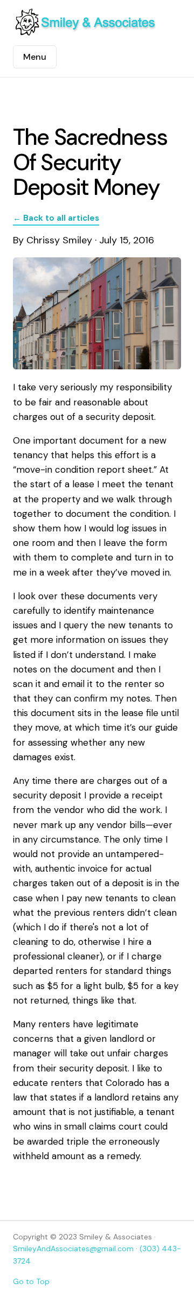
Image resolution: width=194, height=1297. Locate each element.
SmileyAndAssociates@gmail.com (73, 1248)
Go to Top (31, 1281)
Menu (34, 56)
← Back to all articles (56, 218)
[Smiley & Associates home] (85, 23)
